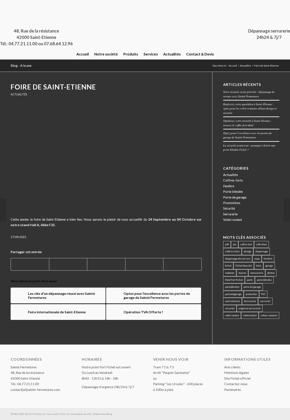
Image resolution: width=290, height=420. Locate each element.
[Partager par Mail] (182, 264)
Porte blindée (233, 191)
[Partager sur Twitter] (68, 264)
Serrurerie (230, 214)
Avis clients (232, 367)
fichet (228, 265)
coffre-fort (246, 244)
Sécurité (229, 208)
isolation (229, 272)
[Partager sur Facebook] (30, 264)
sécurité (230, 308)
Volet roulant (232, 219)
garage (269, 265)
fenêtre (268, 258)
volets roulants (269, 315)
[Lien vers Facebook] (12, 3)
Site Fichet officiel (237, 378)
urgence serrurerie (250, 308)
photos (271, 272)
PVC (263, 294)
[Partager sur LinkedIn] (144, 264)
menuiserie (256, 272)
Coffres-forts (233, 180)
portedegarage (233, 294)
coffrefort (261, 244)
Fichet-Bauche (243, 265)
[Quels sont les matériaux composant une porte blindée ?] (3, 210)
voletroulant (250, 315)
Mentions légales (236, 372)
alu (234, 244)
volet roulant (232, 315)
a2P (227, 244)
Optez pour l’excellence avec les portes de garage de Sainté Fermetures (247, 135)
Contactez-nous (236, 384)
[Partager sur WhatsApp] (106, 264)
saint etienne (232, 301)
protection (251, 294)
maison (242, 272)
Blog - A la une (21, 65)
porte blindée (264, 279)
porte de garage (252, 286)
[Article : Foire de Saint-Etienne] (106, 159)
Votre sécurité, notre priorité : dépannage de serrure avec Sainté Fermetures (249, 94)
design (247, 251)
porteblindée (232, 286)
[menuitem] (83, 54)
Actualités (19, 94)
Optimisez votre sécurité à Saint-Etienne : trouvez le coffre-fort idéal (247, 123)
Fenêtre (228, 186)
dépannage (261, 251)
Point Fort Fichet (234, 279)
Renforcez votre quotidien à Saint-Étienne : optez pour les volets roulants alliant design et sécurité (250, 108)
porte (250, 279)
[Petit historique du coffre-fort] (286, 210)
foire (258, 265)
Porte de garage (234, 197)
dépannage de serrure (237, 258)
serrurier (265, 301)
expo (257, 258)
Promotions (231, 203)
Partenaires (232, 389)
